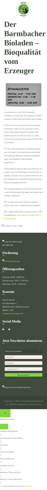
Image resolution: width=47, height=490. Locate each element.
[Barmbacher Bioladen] (23, 9)
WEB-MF (13, 404)
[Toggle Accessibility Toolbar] (5, 413)
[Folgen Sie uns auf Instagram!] (11, 331)
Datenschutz (35, 404)
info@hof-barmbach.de (12, 313)
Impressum (23, 404)
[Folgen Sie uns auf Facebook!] (5, 331)
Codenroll (27, 486)
